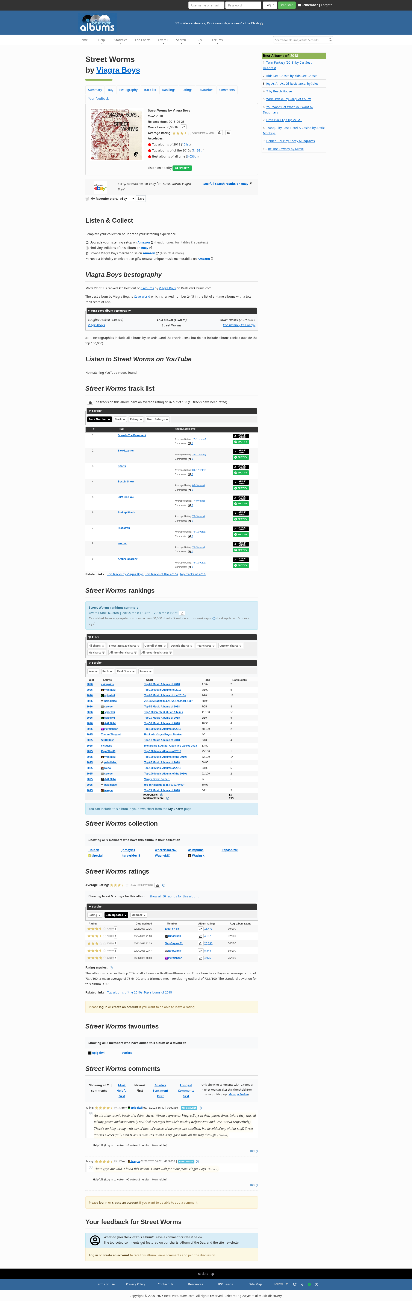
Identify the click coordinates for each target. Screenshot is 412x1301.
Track (118, 419)
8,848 (207, 950)
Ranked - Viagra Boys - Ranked (163, 734)
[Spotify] (307, 1284)
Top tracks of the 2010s (161, 574)
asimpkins (107, 684)
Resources (195, 1284)
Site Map (255, 1284)
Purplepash (111, 728)
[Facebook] (300, 1284)
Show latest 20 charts (123, 645)
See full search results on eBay (225, 184)
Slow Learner (126, 450)
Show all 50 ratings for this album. (174, 896)
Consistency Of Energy (239, 325)
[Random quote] (261, 23)
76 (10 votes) (199, 531)
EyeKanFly (175, 950)
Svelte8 (127, 1053)
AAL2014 (110, 723)
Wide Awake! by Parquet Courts (288, 99)
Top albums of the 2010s (124, 992)
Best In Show (126, 481)
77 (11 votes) (199, 439)
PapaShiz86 (108, 751)
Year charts (204, 645)
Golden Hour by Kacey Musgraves (290, 141)
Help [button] (101, 40)
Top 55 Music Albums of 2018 (162, 706)
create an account (125, 1007)
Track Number (98, 419)
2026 (90, 684)
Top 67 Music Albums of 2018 (162, 684)
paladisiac (110, 701)
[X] (315, 1284)
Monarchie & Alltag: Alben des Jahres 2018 (170, 745)
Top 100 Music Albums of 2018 (162, 689)
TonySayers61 (174, 943)
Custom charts (229, 645)
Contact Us (165, 1284)
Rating (134, 419)
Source (144, 671)
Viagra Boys (118, 70)
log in (103, 1007)
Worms (122, 543)
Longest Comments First (186, 1090)
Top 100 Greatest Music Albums (163, 712)
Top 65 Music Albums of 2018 (162, 762)
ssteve (108, 706)
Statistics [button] (120, 40)
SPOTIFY (184, 168)
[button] (184, 126)
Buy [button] (199, 40)
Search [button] (181, 40)
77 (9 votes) (198, 500)
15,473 (208, 928)
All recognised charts (155, 652)
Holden (93, 850)
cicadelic (106, 745)
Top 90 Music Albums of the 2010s (165, 695)
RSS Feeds (225, 1284)
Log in (93, 1255)
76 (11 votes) (199, 454)
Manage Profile (238, 1094)
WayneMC (162, 855)
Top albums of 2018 (158, 992)
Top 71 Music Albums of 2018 (162, 790)
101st (186, 144)
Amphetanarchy (128, 558)
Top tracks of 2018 (193, 574)
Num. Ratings (156, 419)
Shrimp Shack (126, 512)
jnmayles (128, 850)
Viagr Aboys (96, 325)
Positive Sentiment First (160, 1090)
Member (137, 915)
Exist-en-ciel (172, 928)
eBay (144, 248)
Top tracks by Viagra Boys (125, 574)
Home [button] (83, 40)
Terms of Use (105, 1284)
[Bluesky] (293, 1284)
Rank (105, 671)
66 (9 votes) (198, 485)
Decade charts (180, 645)
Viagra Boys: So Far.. (157, 779)
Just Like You (126, 497)
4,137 (207, 936)
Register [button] (287, 5)
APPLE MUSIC (242, 436)
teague (108, 790)
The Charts (142, 40)
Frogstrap (124, 528)
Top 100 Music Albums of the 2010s (165, 756)
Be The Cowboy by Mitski (286, 149)
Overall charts (153, 645)
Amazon (144, 242)
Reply (254, 1151)
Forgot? (326, 5)
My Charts (175, 809)
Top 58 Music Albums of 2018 (162, 723)
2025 (90, 734)
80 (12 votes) (199, 470)
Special (97, 855)
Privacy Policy (135, 1284)
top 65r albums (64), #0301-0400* (164, 784)
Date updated (115, 915)
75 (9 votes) (198, 516)
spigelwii (109, 695)
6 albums (147, 288)
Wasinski (109, 689)
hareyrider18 (131, 855)
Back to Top (206, 1274)
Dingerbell (174, 936)
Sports (122, 466)
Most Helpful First (122, 1090)
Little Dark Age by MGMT (284, 120)
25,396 (208, 943)
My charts (95, 652)
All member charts (121, 652)
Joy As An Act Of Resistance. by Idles (292, 83)
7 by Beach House (279, 91)
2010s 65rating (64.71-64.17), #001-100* (168, 701)
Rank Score (124, 671)
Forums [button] (217, 40)
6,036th (192, 156)
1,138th (198, 150)
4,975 (207, 958)
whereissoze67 (166, 850)
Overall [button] (163, 40)
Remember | (310, 5)
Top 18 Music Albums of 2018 (162, 740)
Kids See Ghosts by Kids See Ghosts (291, 76)
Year (92, 671)
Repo (107, 768)
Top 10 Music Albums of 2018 (162, 717)
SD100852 (107, 740)
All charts (95, 645)
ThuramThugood (111, 734)
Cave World (142, 296)
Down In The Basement (132, 435)
